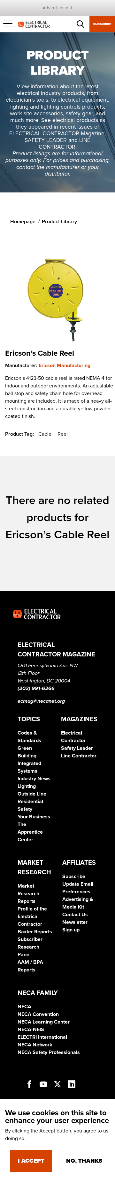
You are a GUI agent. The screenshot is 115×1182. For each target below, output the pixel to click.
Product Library (59, 221)
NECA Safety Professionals (49, 1052)
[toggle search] (80, 24)
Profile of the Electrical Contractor (32, 916)
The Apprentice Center (30, 832)
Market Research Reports (28, 893)
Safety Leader (77, 748)
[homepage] (34, 24)
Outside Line (32, 794)
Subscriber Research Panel (30, 947)
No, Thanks (84, 1160)
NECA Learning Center (44, 1022)
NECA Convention (38, 1014)
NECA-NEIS (31, 1029)
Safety (25, 809)
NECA (24, 1007)
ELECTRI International (42, 1037)
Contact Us (75, 914)
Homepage (22, 221)
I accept (31, 1160)
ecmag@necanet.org (41, 701)
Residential (30, 801)
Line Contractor (78, 756)
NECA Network (35, 1045)
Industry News (34, 779)
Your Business (34, 817)
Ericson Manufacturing (64, 365)
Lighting (27, 786)
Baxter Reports (35, 932)
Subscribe (102, 24)
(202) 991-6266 (36, 688)
